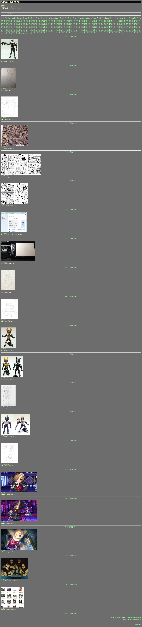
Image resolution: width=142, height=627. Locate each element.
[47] (114, 17)
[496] (77, 32)
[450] (73, 30)
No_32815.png (5, 493)
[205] (11, 23)
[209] (24, 23)
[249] (8, 24)
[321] (92, 26)
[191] (108, 21)
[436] (30, 30)
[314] (70, 26)
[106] (124, 18)
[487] (48, 32)
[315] (73, 26)
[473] (5, 32)
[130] (58, 20)
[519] (8, 33)
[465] (120, 30)
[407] (80, 29)
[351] (45, 27)
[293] (5, 26)
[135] (73, 20)
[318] (83, 26)
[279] (102, 24)
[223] (67, 23)
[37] (89, 17)
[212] (33, 23)
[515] (136, 32)
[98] (100, 18)
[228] (83, 23)
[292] (2, 26)
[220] (58, 23)
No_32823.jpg (4, 262)
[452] (80, 30)
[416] (108, 29)
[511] (123, 32)
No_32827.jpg (4, 146)
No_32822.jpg (4, 291)
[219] (55, 23)
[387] (17, 29)
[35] (84, 17)
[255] (27, 24)
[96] (95, 18)
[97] (98, 18)
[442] (48, 30)
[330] (120, 26)
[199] (133, 21)
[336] (139, 26)
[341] (14, 27)
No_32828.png (5, 117)
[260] (42, 24)
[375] (120, 27)
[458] (98, 30)
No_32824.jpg (4, 233)
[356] (61, 27)
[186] (92, 21)
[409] (86, 29)
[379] (133, 27)
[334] (133, 26)
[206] (14, 23)
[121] (30, 20)
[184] (86, 21)
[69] (29, 18)
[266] (61, 24)
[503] (98, 32)
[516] (139, 32)
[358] (67, 27)
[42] (101, 17)
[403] (67, 29)
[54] (131, 17)
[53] (129, 17)
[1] (6, 17)
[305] (42, 26)
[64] (16, 18)
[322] (95, 26)
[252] (17, 24)
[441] (45, 30)
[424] (133, 29)
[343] (20, 27)
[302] (33, 26)
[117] (17, 20)
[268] (67, 24)
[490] (58, 32)
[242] (127, 23)
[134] (70, 20)
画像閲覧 (10, 14)
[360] (73, 27)
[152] (127, 20)
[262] (48, 24)
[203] (5, 23)
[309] (55, 26)
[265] (58, 24)
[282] (111, 24)
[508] (114, 32)
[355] (58, 27)
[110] (136, 18)
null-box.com (138, 624)
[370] (105, 27)
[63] (14, 18)
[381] (139, 27)
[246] (139, 23)
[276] (92, 24)
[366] (92, 27)
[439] (39, 30)
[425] (136, 29)
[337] (2, 27)
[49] (119, 17)
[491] (61, 32)
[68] (26, 18)
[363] (83, 27)
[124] (39, 20)
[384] (8, 29)
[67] (24, 18)
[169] (39, 21)
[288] (130, 24)
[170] (42, 21)
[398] (52, 29)
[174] (55, 21)
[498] (83, 32)
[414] (102, 29)
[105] (121, 18)
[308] (52, 26)
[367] (95, 27)
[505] (105, 32)
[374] (117, 27)
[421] (123, 29)
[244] (133, 23)
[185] (89, 21)
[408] (83, 29)
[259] (39, 24)
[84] (66, 18)
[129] (55, 20)
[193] (114, 21)
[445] (58, 30)
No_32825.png (5, 204)
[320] (89, 26)
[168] (36, 21)
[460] (105, 30)
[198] (130, 21)
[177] (64, 21)
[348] (36, 27)
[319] (86, 26)
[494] (70, 32)
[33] (79, 17)
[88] (76, 18)
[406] (77, 29)
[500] (89, 32)
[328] (114, 26)
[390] (27, 29)
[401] (61, 29)
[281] (108, 24)
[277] (95, 24)
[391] (30, 29)
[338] (5, 27)
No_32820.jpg (4, 348)
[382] (2, 29)
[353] (52, 27)
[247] (2, 24)
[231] (92, 23)
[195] (120, 21)
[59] (4, 18)
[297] (17, 26)
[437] (33, 30)
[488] (52, 32)
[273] (83, 24)
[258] (36, 24)
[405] (73, 29)
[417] (111, 29)
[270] (73, 24)
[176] (61, 21)
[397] (48, 29)
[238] (114, 23)
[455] (89, 30)
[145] (105, 20)
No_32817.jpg (4, 435)
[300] (27, 26)
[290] (136, 24)
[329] (117, 26)
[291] (139, 24)
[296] (14, 26)
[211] (30, 23)
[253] (20, 24)
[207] (17, 23)
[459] (102, 30)
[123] (36, 20)
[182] (80, 21)
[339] (8, 27)
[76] (46, 18)
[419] (117, 29)
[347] (33, 27)
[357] (64, 27)
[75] (44, 18)
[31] (74, 17)
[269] (70, 24)
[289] (133, 24)
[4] (11, 17)
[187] (95, 21)
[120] (27, 20)
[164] (24, 21)
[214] (39, 23)
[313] (67, 26)
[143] (98, 20)
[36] (87, 17)
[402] (64, 29)
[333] (130, 26)
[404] (70, 29)
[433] (20, 30)
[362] (80, 27)
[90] (81, 18)
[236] (108, 23)
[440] (42, 30)
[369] (102, 27)
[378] (130, 27)
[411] (92, 29)
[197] (127, 21)
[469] (133, 30)
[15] (35, 17)
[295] (11, 26)
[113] (5, 20)
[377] (127, 27)
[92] (85, 18)
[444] (55, 30)
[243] (130, 23)
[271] (77, 24)
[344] (24, 27)
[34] (82, 17)
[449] (70, 30)
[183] (83, 21)
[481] (30, 32)
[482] (33, 32)
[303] (36, 26)
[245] (136, 23)
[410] (89, 29)
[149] (117, 20)
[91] (83, 18)
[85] (68, 18)
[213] (36, 23)
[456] (92, 30)
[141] (92, 20)
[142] (95, 20)
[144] (102, 20)
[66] (21, 18)
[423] (130, 29)
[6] (15, 17)
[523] (20, 33)
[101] (108, 18)
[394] (39, 29)
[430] (11, 30)
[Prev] (66, 36)
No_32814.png (5, 521)
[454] (86, 30)
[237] (111, 23)
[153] (130, 20)
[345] (27, 27)
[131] (61, 20)
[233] (98, 23)
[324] (102, 26)
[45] (109, 17)
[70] (31, 18)
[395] (42, 29)
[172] (48, 21)
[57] (138, 17)
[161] (14, 21)
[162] (17, 21)
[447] (64, 30)
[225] (73, 23)
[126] (45, 20)
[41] (99, 17)
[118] (20, 20)
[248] (5, 24)
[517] (2, 33)
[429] (8, 30)
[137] (80, 20)
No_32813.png (5, 550)
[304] (39, 26)
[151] (123, 20)
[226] (77, 23)
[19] (45, 17)
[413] (98, 29)
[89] (78, 18)
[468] (130, 30)
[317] (80, 26)
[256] (30, 24)
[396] (45, 29)
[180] (73, 21)
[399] (55, 29)
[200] (136, 21)
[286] (123, 24)
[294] (8, 26)
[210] (27, 23)
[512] (127, 32)
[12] (27, 17)
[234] (102, 23)
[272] (80, 24)
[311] (61, 26)
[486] (45, 32)
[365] (89, 27)
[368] (98, 27)
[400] (58, 29)
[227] (80, 23)
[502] (95, 32)
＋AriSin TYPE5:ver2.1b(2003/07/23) (132, 619)
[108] (130, 18)
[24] (57, 17)
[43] (104, 17)
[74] (41, 18)
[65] (19, 18)
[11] (25, 17)
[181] (77, 21)
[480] (27, 32)
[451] (77, 30)
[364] (86, 27)
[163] (20, 21)
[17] (40, 17)
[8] (18, 17)
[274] (86, 24)
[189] (102, 21)
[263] (52, 24)
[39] (94, 17)
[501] (92, 32)
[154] (133, 20)
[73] (39, 18)
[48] (116, 17)
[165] (27, 21)
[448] (67, 30)
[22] (52, 17)
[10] (23, 17)
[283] (114, 24)
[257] (33, 24)
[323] (98, 26)
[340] (11, 27)
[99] (103, 18)
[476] (14, 32)
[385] (11, 29)
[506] (108, 32)
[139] (86, 20)
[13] (30, 17)
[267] (64, 24)
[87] (73, 18)
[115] (11, 20)
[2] (8, 17)
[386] (14, 29)
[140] (89, 20)
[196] (123, 21)
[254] (24, 24)
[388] (20, 29)
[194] (117, 21)
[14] (32, 17)
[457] (95, 30)
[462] (111, 30)
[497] (80, 32)
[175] (58, 21)
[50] (121, 17)
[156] (139, 20)
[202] (2, 23)
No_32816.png (5, 464)
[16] (37, 17)
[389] (24, 29)
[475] (11, 32)
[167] (33, 21)
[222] (64, 23)
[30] (72, 17)
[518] (5, 33)
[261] (45, 24)
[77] (48, 18)
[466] (123, 30)
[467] (127, 30)
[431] (14, 30)
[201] (139, 21)
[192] (111, 21)
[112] (2, 20)
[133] (67, 20)
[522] (17, 33)
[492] (64, 32)
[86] (71, 18)
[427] (2, 30)
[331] (123, 26)
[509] (117, 32)
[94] (90, 18)
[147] (111, 20)
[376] (123, 27)
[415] (105, 29)
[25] (60, 17)
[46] (111, 17)
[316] (77, 26)
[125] (42, 20)
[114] (8, 20)
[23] (55, 17)
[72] (36, 18)
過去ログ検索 (4, 14)
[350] (42, 27)
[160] (11, 21)
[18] (42, 17)
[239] (117, 23)
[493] (67, 32)
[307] (48, 26)
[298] (20, 26)
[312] (64, 26)
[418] (114, 29)
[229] (86, 23)
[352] (48, 27)
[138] (83, 20)
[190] (105, 21)
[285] (120, 24)
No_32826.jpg (4, 175)
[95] (93, 18)
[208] (20, 23)
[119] (24, 20)
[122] (33, 20)
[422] (127, 29)
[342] (17, 27)
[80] (56, 18)
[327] (111, 26)
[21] (50, 17)
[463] (114, 30)
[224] (70, 23)
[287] (127, 24)
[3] (9, 17)
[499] (86, 32)
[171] (45, 21)
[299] (24, 26)
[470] (136, 30)
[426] (139, 29)
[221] (61, 23)
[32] (77, 17)
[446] (61, 30)
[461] (108, 30)
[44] (106, 17)
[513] (130, 32)
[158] (5, 21)
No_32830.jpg (4, 89)
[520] (11, 33)
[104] (118, 18)
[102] (111, 18)
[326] (108, 26)
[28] (67, 17)
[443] (52, 30)
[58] (2, 18)
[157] (2, 21)
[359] (70, 27)
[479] (24, 32)
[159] (8, 21)
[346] (30, 27)
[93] (88, 18)
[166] (30, 21)
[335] (136, 26)
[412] (95, 29)
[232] (95, 23)
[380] (136, 27)
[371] (108, 27)
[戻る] (71, 36)
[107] (127, 18)
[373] (114, 27)
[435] (27, 30)
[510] (120, 32)
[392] (33, 29)
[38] (92, 17)
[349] (39, 27)
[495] (73, 32)
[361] (77, 27)
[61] (9, 18)
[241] (123, 23)
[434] (24, 30)
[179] (70, 21)
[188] (98, 21)
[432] (17, 30)
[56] (136, 17)
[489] (55, 32)
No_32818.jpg (4, 406)
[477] (17, 32)
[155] (136, 20)
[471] (139, 30)
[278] (98, 24)
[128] (52, 20)
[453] (83, 30)
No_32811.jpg (4, 608)
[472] (2, 32)
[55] (133, 17)
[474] (8, 32)
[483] (36, 32)
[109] (133, 18)
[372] (111, 27)
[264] (55, 24)
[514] (133, 32)
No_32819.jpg (4, 377)
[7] (17, 17)
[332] (127, 26)
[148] (114, 20)
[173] (52, 21)
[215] (42, 23)
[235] (105, 23)
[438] (36, 30)
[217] (48, 23)
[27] (64, 17)
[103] (115, 18)
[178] (67, 21)
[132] (64, 20)
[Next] (75, 36)
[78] (51, 18)
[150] (120, 20)
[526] (30, 33)
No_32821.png (5, 320)
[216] (45, 23)
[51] (124, 17)
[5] (13, 17)
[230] (89, 23)
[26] (62, 17)
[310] (58, 26)
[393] (36, 29)
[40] (96, 17)
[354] (55, 27)
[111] (140, 18)
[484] (39, 32)
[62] (12, 18)
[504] (102, 32)
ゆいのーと (113, 617)
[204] (8, 23)
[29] (69, 17)
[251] (14, 24)
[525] (27, 33)
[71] (34, 18)
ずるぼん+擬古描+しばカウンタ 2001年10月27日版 (129, 617)
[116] (14, 20)
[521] (14, 33)
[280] (105, 24)
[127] (48, 20)
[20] (47, 17)
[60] (7, 18)
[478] (20, 32)
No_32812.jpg (4, 579)
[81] (58, 18)
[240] (120, 23)
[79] (53, 18)
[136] (77, 20)
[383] (5, 29)
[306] (45, 26)
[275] (89, 24)
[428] (5, 30)
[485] (42, 32)
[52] (126, 17)
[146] (108, 20)
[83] (63, 18)
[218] (52, 23)
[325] (105, 26)
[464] (117, 30)
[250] (11, 24)
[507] (111, 32)
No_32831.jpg (4, 60)
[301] (30, 26)
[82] (61, 18)
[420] (120, 29)
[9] (20, 17)
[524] (24, 33)
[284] (117, 24)
